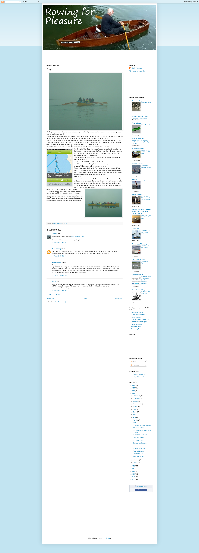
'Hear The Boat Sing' (138, 290)
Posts (134, 361)
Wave (134, 422)
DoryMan (135, 179)
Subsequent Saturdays (140, 443)
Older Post (118, 299)
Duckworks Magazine (138, 315)
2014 (133, 391)
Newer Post (50, 299)
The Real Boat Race (77, 236)
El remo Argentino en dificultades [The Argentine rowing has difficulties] (146, 280)
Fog (134, 446)
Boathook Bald (56, 262)
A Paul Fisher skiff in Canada (142, 425)
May (134, 414)
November (136, 398)
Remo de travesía (137, 275)
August (135, 406)
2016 (133, 385)
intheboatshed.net (138, 138)
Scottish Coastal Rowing (140, 116)
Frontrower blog (136, 326)
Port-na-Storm (136, 123)
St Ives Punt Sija (138, 440)
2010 (133, 471)
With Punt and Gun (139, 448)
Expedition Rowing (138, 148)
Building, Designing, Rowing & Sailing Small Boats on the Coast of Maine (141, 211)
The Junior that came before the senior (146, 232)
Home (85, 299)
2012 (133, 466)
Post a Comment (54, 294)
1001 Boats (135, 229)
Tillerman (55, 233)
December (136, 396)
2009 (133, 474)
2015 (133, 388)
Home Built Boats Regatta (139, 322)
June (135, 412)
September (136, 404)
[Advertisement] (88, 55)
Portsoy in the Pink (139, 456)
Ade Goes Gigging (138, 428)
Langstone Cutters (137, 312)
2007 (133, 479)
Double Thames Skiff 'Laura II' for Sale (146, 152)
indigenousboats (136, 324)
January (136, 462)
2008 (133, 477)
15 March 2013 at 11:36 (59, 256)
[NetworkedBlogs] (141, 486)
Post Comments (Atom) (62, 302)
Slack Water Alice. (146, 125)
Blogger (107, 538)
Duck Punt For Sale (139, 437)
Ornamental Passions (138, 374)
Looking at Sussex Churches (140, 377)
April (134, 417)
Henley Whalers (136, 317)
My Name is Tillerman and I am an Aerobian (145, 197)
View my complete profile (137, 71)
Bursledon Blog (137, 101)
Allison (54, 281)
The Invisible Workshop (139, 244)
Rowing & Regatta (138, 451)
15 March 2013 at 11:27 (59, 242)
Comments (135, 365)
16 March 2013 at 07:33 (59, 275)
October (135, 401)
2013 (133, 393)
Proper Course (137, 194)
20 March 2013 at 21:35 (59, 290)
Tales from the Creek (139, 259)
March (135, 420)
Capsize (143, 181)
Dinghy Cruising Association (140, 319)
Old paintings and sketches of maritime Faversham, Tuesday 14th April (140, 141)
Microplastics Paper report (139, 118)
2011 (133, 468)
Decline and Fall (138, 454)
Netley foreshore (146, 102)
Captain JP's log (137, 164)
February (136, 460)
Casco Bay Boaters (137, 329)
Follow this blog (141, 489)
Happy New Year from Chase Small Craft (146, 216)
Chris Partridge (57, 249)
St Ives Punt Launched (140, 435)
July (134, 409)
